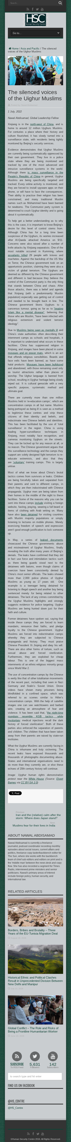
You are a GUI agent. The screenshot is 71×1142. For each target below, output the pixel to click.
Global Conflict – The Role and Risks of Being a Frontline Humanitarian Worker (33, 1029)
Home (15, 48)
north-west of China (41, 124)
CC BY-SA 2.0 (29, 782)
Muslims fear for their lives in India (34, 824)
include (39, 502)
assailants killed (17, 255)
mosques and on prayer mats (25, 353)
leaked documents (51, 539)
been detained (29, 514)
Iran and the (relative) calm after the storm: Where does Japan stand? (38, 815)
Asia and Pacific (30, 48)
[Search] (60, 3)
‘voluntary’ (19, 462)
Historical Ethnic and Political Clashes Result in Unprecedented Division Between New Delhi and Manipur (35, 981)
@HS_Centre (16, 1101)
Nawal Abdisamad (29, 105)
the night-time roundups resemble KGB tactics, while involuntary (35, 716)
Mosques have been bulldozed (45, 364)
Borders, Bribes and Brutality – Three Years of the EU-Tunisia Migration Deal (33, 931)
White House (36, 778)
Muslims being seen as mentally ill (37, 330)
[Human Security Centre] (35, 20)
